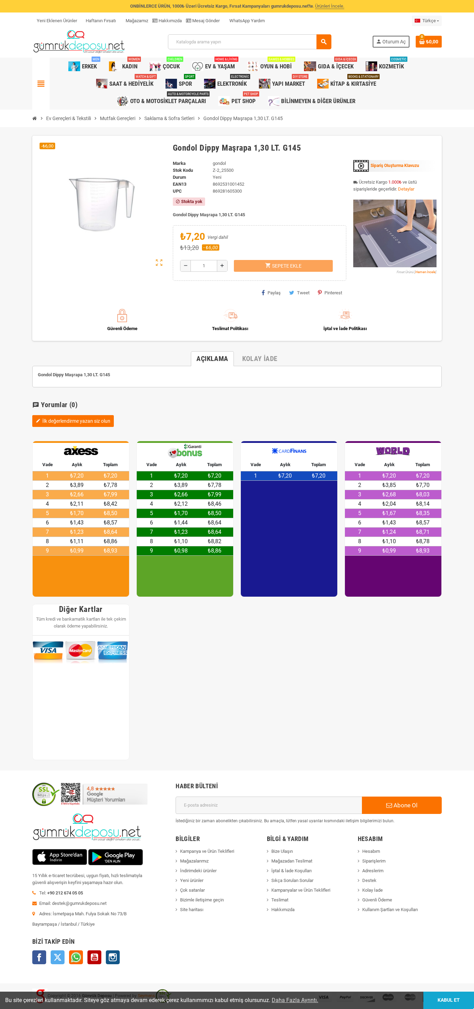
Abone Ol (404, 805)
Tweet (303, 292)
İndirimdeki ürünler (198, 870)
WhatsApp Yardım (246, 20)
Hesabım (371, 851)
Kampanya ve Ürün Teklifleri (207, 851)
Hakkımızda (170, 20)
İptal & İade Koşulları (291, 870)
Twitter (58, 957)
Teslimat (279, 899)
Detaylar (406, 189)
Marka (179, 163)
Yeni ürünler (191, 880)
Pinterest (333, 292)
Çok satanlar (192, 890)
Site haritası (191, 909)
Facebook (39, 957)
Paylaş (274, 292)
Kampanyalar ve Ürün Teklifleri (300, 890)
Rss (76, 957)
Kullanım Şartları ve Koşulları (390, 909)
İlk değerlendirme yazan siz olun (73, 421)
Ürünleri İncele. (329, 6)
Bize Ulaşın (282, 851)
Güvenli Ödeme (377, 899)
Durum (179, 177)
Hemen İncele (425, 272)
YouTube (94, 957)
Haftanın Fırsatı (101, 20)
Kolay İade (372, 890)
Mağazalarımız (194, 861)
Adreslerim (372, 870)
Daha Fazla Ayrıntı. (295, 1000)
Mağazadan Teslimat (291, 861)
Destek (369, 880)
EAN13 (179, 184)
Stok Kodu (183, 170)
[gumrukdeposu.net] (79, 41)
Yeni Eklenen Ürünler (57, 20)
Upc (177, 191)
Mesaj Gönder (205, 20)
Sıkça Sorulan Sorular (292, 880)
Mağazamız (136, 20)
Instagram (113, 957)
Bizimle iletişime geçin (202, 899)
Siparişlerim (374, 861)
